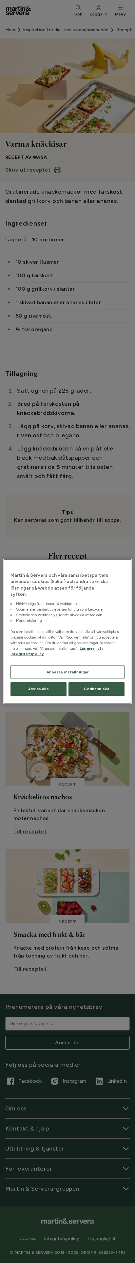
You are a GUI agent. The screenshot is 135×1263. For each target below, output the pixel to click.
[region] (67, 631)
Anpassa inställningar (68, 671)
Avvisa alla (38, 689)
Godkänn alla (96, 689)
